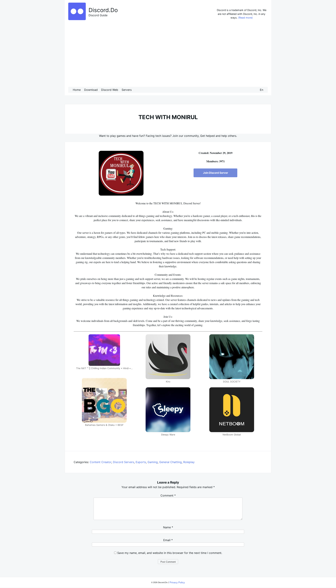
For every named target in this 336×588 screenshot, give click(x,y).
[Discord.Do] (77, 19)
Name (168, 527)
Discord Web (109, 89)
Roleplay (189, 462)
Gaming (153, 462)
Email (168, 540)
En (261, 89)
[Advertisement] (168, 54)
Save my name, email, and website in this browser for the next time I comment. (169, 553)
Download (91, 89)
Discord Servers (123, 462)
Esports (141, 462)
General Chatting (170, 462)
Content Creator (100, 462)
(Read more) (245, 17)
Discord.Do (103, 10)
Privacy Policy (177, 582)
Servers (127, 89)
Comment (168, 495)
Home (77, 89)
